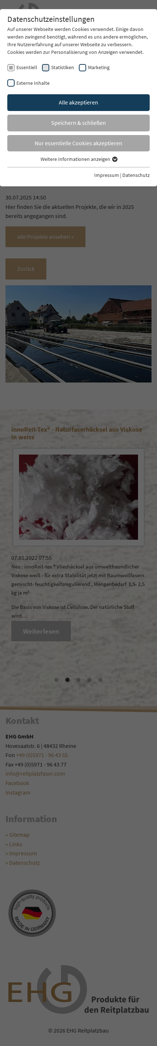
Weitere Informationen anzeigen (76, 159)
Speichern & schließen (78, 122)
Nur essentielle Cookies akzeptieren (78, 143)
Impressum (106, 175)
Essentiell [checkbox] (26, 67)
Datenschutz (136, 175)
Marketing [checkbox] (99, 67)
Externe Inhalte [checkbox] (33, 83)
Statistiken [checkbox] (62, 67)
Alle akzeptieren (78, 102)
